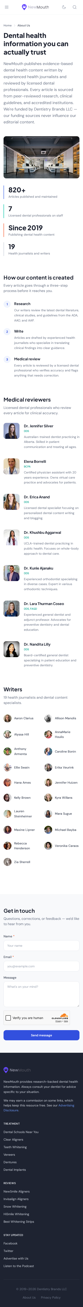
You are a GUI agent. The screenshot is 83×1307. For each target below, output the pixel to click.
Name (9, 936)
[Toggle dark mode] (64, 7)
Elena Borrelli (35, 461)
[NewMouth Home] (35, 7)
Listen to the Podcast (19, 1266)
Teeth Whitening (15, 1147)
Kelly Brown (22, 798)
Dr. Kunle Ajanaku (38, 568)
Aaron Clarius (23, 718)
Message (10, 978)
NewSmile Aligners (17, 1191)
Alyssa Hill (21, 734)
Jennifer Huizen (66, 783)
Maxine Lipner (24, 830)
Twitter (8, 1251)
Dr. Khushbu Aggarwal (42, 532)
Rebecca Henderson (22, 845)
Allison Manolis (65, 718)
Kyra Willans (63, 798)
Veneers (9, 1155)
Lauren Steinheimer (23, 813)
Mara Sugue (63, 814)
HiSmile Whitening (16, 1214)
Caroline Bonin (65, 751)
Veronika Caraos (67, 846)
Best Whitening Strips (19, 1222)
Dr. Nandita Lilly (37, 644)
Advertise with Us (16, 1258)
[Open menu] (7, 7)
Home (8, 25)
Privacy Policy (51, 1297)
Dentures (10, 1162)
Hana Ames (22, 783)
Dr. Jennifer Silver (38, 426)
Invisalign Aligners (16, 1199)
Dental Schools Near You (21, 1132)
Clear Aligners (13, 1139)
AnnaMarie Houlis (62, 734)
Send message (41, 1035)
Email (9, 957)
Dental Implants (15, 1170)
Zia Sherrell (22, 862)
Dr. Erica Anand (37, 497)
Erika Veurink (64, 767)
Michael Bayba (65, 830)
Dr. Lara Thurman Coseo (44, 603)
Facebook (10, 1243)
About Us (29, 1297)
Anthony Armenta (20, 751)
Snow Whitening (15, 1206)
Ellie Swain (21, 767)
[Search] (74, 7)
